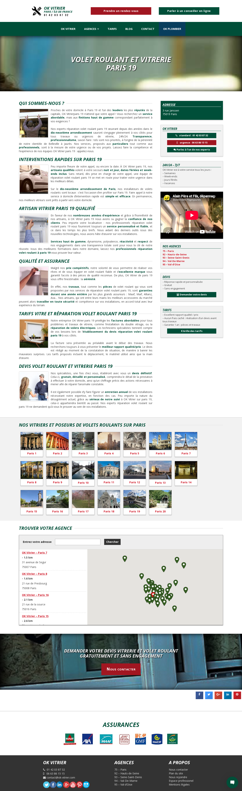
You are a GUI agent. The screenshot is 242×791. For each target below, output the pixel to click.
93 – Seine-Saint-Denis (176, 257)
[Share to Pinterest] (237, 698)
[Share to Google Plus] (218, 698)
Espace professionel (181, 780)
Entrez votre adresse (37, 542)
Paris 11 (109, 482)
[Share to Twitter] (209, 698)
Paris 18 (109, 511)
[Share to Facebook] (199, 698)
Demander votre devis (193, 294)
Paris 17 (83, 511)
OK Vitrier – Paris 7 (34, 552)
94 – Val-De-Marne (174, 261)
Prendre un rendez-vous (121, 11)
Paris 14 (186, 482)
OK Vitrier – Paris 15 (35, 616)
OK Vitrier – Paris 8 (34, 574)
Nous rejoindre (178, 777)
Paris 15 (31, 511)
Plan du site (176, 773)
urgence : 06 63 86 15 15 (192, 142)
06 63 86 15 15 (54, 773)
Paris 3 (83, 453)
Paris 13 (160, 482)
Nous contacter (121, 669)
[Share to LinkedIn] (228, 698)
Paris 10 (83, 482)
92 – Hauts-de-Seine (175, 254)
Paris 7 (186, 453)
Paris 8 (31, 482)
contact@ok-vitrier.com (60, 777)
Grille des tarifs (192, 331)
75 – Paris (168, 251)
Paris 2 (57, 453)
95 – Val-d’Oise (171, 264)
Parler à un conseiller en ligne (189, 11)
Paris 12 (134, 482)
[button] (153, 595)
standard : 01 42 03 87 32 (193, 135)
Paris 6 (160, 453)
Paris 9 (57, 482)
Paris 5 (134, 453)
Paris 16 (57, 511)
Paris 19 (134, 511)
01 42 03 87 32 (56, 15)
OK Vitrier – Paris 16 (35, 595)
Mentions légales (179, 784)
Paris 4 (108, 453)
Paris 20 (160, 511)
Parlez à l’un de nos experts (193, 149)
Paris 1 (31, 453)
